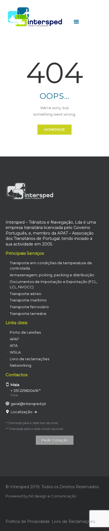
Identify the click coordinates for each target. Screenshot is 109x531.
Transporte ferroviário (29, 307)
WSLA (15, 352)
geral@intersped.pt (28, 403)
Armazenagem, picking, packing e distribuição (52, 275)
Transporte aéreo (25, 293)
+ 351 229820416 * (26, 390)
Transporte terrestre (28, 313)
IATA (14, 345)
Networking (20, 365)
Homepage (54, 129)
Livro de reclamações (29, 359)
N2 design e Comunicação (52, 496)
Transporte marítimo (28, 300)
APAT (14, 339)
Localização (22, 412)
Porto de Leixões (25, 332)
